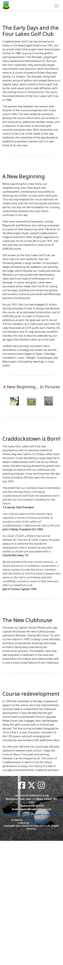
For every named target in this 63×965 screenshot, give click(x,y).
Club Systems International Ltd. (37, 820)
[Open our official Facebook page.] (21, 785)
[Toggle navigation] (56, 5)
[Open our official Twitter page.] (31, 785)
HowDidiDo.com (37, 823)
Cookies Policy (50, 814)
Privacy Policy (12, 814)
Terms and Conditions (31, 814)
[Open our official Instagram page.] (41, 785)
